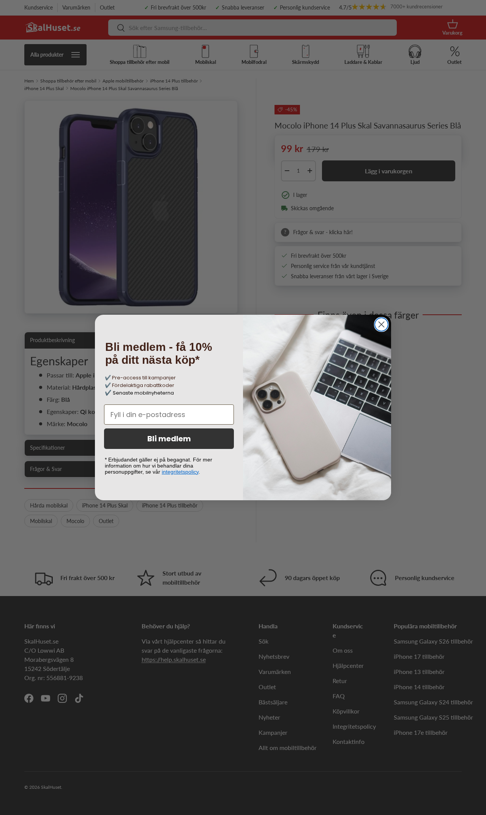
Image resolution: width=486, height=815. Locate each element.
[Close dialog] (381, 324)
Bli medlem (169, 438)
